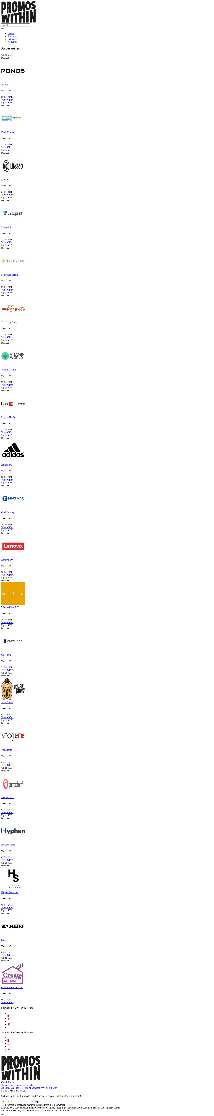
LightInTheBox (9, 417)
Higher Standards (9, 892)
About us (12, 41)
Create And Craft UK (12, 987)
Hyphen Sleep (8, 845)
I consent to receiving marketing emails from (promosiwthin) (35, 1105)
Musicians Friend (9, 274)
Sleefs (4, 940)
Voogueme (6, 749)
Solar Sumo (7, 702)
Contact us (20, 1085)
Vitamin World (8, 369)
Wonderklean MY (10, 607)
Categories (13, 39)
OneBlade (6, 655)
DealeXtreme (7, 132)
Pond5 (4, 84)
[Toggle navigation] (2, 28)
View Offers (7, 99)
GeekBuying (7, 512)
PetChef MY (7, 797)
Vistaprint (6, 227)
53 (9, 1024)
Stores (11, 36)
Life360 (5, 179)
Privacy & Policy (48, 1087)
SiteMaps (30, 1085)
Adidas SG (6, 464)
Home (11, 33)
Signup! (35, 1101)
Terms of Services (31, 1087)
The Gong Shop (9, 322)
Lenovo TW (7, 559)
